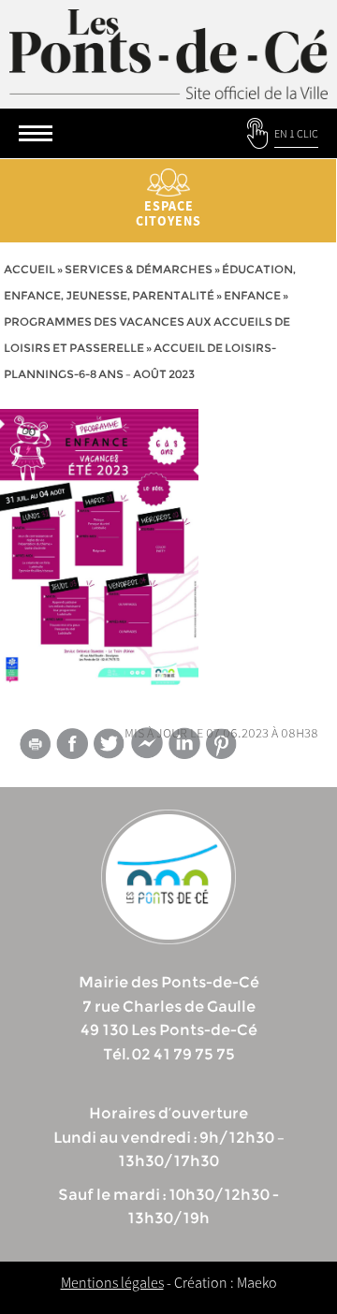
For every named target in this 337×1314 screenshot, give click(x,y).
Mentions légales (112, 1282)
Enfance (252, 295)
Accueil (29, 269)
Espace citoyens (168, 213)
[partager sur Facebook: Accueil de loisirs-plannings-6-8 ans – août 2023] (72, 743)
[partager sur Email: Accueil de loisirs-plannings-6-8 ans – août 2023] (35, 746)
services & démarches (138, 269)
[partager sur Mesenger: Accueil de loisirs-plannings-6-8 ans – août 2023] (147, 746)
